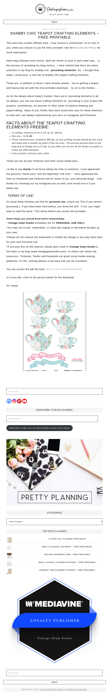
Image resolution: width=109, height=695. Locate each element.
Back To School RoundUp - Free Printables (67, 547)
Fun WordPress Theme (51, 690)
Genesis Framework (77, 690)
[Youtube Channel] (24, 401)
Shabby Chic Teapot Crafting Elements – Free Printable (54, 35)
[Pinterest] (19, 401)
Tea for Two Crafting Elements (64, 269)
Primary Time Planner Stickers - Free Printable (67, 570)
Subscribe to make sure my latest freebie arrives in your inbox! (39, 428)
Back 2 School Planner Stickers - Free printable (67, 562)
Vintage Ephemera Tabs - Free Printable (67, 554)
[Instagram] (14, 401)
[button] (54, 22)
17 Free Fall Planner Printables (67, 539)
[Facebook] (9, 401)
